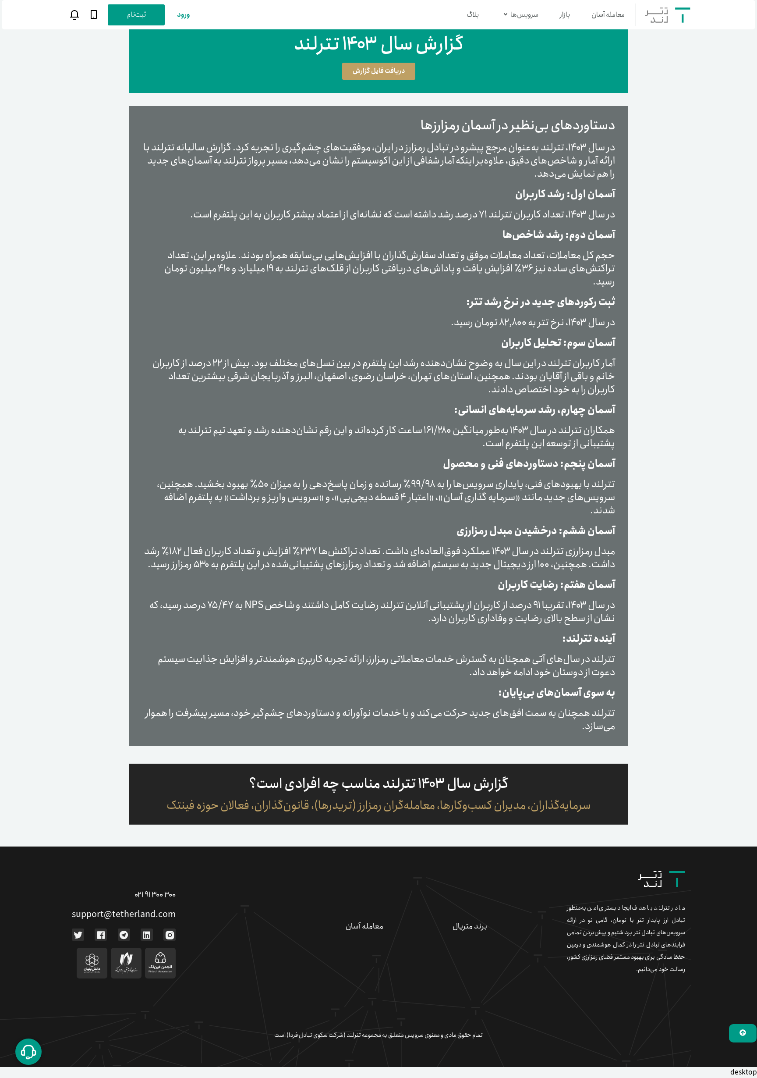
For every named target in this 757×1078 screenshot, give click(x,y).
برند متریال (470, 926)
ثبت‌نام (136, 14)
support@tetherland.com (124, 914)
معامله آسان (608, 14)
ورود (183, 14)
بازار (565, 14)
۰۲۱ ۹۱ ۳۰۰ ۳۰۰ (155, 895)
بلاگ (473, 14)
